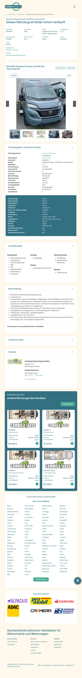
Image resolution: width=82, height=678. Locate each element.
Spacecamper (47, 563)
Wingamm (45, 571)
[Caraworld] (13, 6)
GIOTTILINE (29, 526)
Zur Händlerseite (30, 379)
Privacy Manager (35, 653)
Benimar (10, 509)
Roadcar (63, 557)
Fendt (9, 523)
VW (26, 569)
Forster (62, 523)
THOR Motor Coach (49, 566)
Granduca (28, 529)
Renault (10, 557)
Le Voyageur (29, 540)
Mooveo (10, 546)
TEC (26, 566)
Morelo (27, 546)
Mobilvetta (63, 543)
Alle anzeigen (67, 404)
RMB (8, 554)
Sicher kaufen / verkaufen (38, 642)
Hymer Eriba (11, 531)
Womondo (63, 571)
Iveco (62, 531)
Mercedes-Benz (30, 543)
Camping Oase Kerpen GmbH (16, 55)
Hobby (44, 529)
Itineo (44, 531)
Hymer (62, 529)
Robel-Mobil (29, 560)
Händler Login (58, 642)
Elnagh (27, 520)
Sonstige (28, 563)
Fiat (26, 523)
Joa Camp (10, 534)
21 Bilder (14, 75)
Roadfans (10, 560)
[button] (7, 104)
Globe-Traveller (47, 526)
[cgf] (64, 610)
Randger (28, 554)
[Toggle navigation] (74, 7)
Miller (44, 543)
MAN (44, 540)
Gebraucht (71, 68)
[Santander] (64, 601)
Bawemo (63, 506)
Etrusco (45, 520)
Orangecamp (11, 549)
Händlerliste (34, 647)
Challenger (64, 512)
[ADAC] (13, 610)
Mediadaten (11, 644)
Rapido (44, 554)
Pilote (27, 552)
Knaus (62, 534)
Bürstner (63, 509)
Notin (62, 546)
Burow (44, 509)
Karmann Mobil (47, 534)
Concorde (63, 514)
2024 (44, 165)
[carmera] (40, 610)
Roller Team (64, 560)
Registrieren (58, 644)
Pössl (44, 552)
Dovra (62, 517)
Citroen (27, 514)
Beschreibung (14, 288)
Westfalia (28, 571)
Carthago (45, 512)
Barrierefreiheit (59, 665)
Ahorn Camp (29, 506)
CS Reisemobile (12, 512)
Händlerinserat (61, 68)
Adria (9, 506)
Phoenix (10, 552)
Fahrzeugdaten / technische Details (24, 147)
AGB (39, 665)
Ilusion (27, 531)
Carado (27, 512)
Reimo (62, 554)
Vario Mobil (63, 569)
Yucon (27, 574)
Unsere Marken (41, 579)
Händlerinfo (57, 647)
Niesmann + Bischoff (49, 546)
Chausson (10, 514)
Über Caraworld (12, 642)
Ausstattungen (15, 246)
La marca (63, 537)
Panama (45, 549)
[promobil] (40, 601)
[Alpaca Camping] (17, 601)
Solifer (9, 563)
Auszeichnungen (16, 339)
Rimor (44, 557)
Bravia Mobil (29, 509)
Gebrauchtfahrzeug (49, 153)
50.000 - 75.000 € (12, 50)
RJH (61, 552)
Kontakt (33, 650)
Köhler (9, 537)
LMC (26, 537)
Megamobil (11, 543)
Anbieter (12, 352)
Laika (9, 540)
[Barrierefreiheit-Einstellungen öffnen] (77, 580)
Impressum (69, 665)
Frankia (9, 526)
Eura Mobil (63, 520)
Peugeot (63, 549)
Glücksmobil (11, 529)
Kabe (26, 534)
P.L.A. (26, 549)
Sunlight (10, 566)
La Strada (45, 537)
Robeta (44, 560)
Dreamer (10, 520)
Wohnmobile (46, 158)
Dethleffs (45, 517)
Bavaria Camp (47, 506)
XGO (8, 574)
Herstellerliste (35, 644)
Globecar (63, 526)
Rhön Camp (29, 557)
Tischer (62, 566)
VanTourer (45, 569)
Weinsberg (11, 571)
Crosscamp (29, 517)
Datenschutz (47, 665)
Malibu (62, 540)
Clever (44, 514)
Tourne (9, 569)
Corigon (10, 517)
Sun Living (63, 563)
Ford (43, 523)
